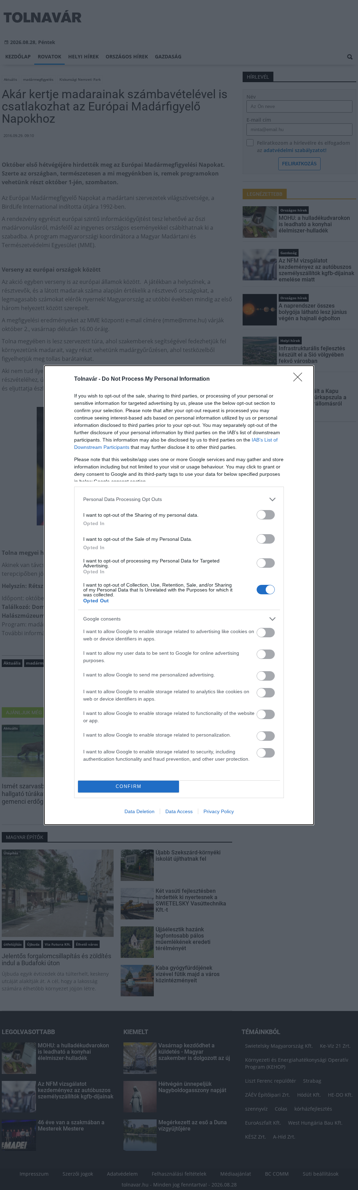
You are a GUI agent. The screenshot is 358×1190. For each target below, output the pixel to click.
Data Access (179, 811)
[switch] (266, 514)
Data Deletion (139, 811)
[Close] (300, 379)
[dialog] (179, 595)
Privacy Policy (218, 811)
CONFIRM (129, 786)
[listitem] (179, 499)
